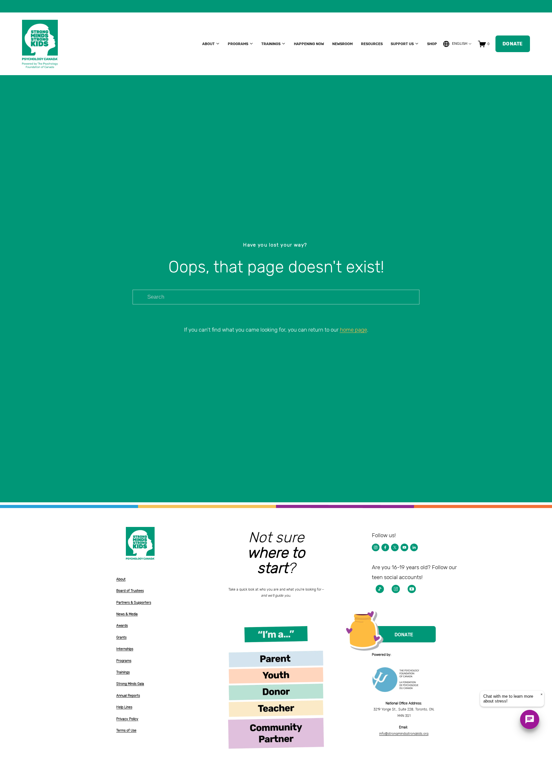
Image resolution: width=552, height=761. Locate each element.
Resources (372, 44)
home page (353, 329)
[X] (395, 547)
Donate (512, 44)
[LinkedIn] (414, 547)
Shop (432, 44)
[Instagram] (375, 547)
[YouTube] (404, 547)
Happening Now (309, 44)
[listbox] (457, 43)
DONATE (404, 634)
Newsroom (342, 44)
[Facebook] (385, 547)
